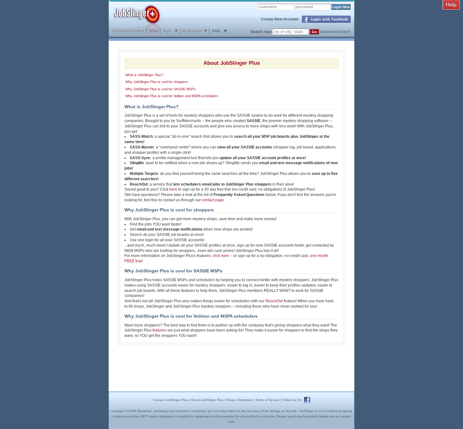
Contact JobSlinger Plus (170, 400)
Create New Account (279, 19)
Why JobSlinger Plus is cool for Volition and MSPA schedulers (171, 96)
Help (216, 31)
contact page (213, 200)
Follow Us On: (292, 400)
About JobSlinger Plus (207, 400)
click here (221, 256)
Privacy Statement (239, 400)
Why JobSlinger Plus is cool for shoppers (156, 82)
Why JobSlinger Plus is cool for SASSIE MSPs (160, 89)
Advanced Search (335, 32)
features (159, 330)
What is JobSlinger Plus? (144, 75)
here (173, 189)
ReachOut (274, 301)
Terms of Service (267, 400)
